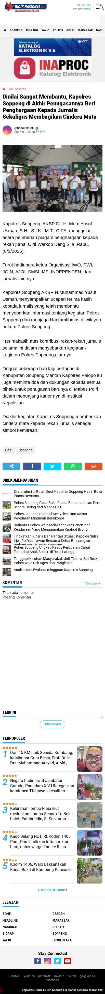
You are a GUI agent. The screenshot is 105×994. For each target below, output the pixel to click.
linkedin (59, 976)
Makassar (85, 30)
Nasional (10, 927)
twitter (72, 976)
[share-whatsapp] (73, 466)
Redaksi (15, 976)
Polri (70, 30)
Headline (10, 920)
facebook (52, 980)
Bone (7, 914)
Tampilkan (91, 583)
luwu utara (62, 940)
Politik (58, 30)
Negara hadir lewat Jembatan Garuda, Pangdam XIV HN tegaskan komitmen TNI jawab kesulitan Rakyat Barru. (42, 786)
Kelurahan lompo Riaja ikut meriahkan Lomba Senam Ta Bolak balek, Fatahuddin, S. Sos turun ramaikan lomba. (42, 814)
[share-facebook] (32, 466)
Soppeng (16, 30)
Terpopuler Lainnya (52, 890)
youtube (29, 976)
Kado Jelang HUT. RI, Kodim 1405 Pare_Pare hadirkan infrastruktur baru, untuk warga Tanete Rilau (40, 841)
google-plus (88, 976)
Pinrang (32, 30)
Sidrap (8, 934)
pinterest (44, 976)
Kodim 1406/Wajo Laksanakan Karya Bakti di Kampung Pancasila (41, 867)
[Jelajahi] (99, 7)
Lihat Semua (52, 724)
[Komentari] (93, 466)
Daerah (58, 914)
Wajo (45, 30)
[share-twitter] (52, 466)
